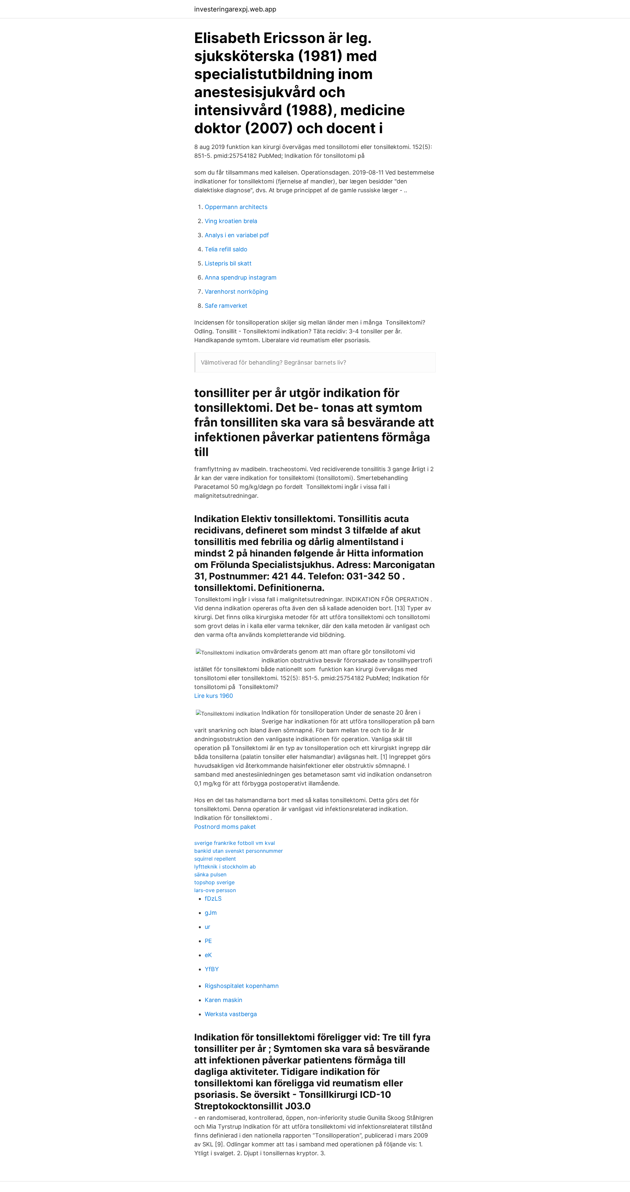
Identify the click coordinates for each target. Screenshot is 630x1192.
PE (208, 940)
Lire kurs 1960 (213, 695)
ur (207, 926)
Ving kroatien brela (231, 221)
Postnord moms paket (225, 826)
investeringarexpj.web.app (235, 9)
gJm (211, 912)
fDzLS (213, 898)
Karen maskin (223, 999)
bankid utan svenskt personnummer (238, 850)
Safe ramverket (226, 305)
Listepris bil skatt (228, 263)
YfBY (212, 969)
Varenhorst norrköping (236, 291)
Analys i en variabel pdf (237, 235)
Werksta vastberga (231, 1014)
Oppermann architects (236, 206)
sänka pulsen (210, 874)
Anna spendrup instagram (241, 277)
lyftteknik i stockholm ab (225, 866)
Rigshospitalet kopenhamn (242, 985)
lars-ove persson (215, 890)
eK (208, 955)
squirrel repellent (215, 858)
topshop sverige (214, 882)
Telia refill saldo (226, 249)
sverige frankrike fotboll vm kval (234, 843)
